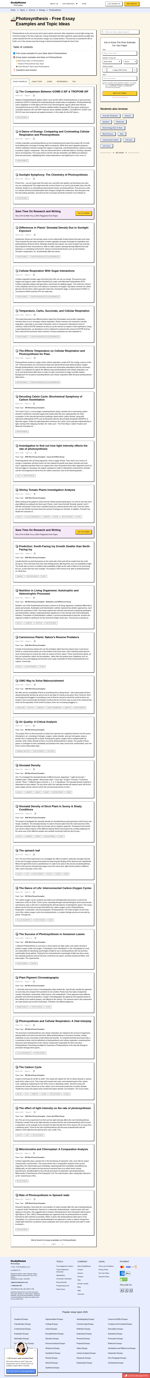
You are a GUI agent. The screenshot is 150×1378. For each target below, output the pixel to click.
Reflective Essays (115, 1343)
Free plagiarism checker (64, 1266)
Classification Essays (22, 1324)
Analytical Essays (21, 1319)
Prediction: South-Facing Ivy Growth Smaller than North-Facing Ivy (54, 548)
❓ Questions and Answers (25, 70)
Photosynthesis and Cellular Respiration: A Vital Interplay (55, 1021)
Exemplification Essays (54, 1334)
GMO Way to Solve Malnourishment (41, 680)
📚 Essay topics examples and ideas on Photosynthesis (37, 57)
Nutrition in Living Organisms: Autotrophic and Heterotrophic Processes (49, 592)
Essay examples (20, 81)
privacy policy (129, 84)
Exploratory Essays (84, 1334)
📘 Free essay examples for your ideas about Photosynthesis (40, 53)
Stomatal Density (29, 765)
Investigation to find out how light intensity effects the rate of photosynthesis (53, 447)
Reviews (80, 1277)
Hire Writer (132, 4)
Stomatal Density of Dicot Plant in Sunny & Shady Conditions (50, 808)
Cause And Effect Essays (118, 1319)
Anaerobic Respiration (110, 116)
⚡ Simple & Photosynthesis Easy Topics (30, 64)
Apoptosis (106, 122)
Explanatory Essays (84, 1363)
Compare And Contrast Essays (120, 1324)
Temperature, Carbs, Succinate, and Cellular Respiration (54, 310)
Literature (81, 1294)
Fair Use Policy (104, 1273)
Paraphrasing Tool (62, 1286)
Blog (79, 1287)
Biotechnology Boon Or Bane (113, 128)
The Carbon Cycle (30, 1067)
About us (54, 4)
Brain (122, 134)
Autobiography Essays (85, 1319)
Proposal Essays (83, 1343)
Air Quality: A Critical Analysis (38, 721)
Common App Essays (85, 1324)
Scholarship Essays (115, 1363)
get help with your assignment (21, 1371)
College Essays (51, 1324)
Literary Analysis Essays (86, 1353)
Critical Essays (51, 1329)
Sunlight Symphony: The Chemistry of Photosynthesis (53, 174)
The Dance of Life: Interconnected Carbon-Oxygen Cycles (55, 888)
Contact (80, 1269)
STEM (84, 4)
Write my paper (120, 93)
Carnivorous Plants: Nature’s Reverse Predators (49, 637)
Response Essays (84, 1358)
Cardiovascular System (111, 140)
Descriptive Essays (115, 1329)
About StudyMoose (84, 1266)
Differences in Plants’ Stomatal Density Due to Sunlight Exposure (53, 229)
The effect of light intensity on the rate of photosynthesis (55, 1108)
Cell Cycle (128, 140)
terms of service (116, 84)
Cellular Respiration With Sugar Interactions (47, 270)
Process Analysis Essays (55, 1343)
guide (49, 81)
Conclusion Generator (64, 1279)
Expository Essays (115, 1334)
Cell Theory (107, 146)
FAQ (74, 81)
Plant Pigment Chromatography (39, 977)
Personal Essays (83, 1339)
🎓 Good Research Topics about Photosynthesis (32, 66)
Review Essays (51, 1358)
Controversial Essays (22, 1329)
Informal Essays (51, 1363)
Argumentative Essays (54, 1319)
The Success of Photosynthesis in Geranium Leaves (52, 934)
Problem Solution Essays (24, 1343)
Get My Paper (83, 213)
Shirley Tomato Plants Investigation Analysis (47, 489)
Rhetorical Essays (52, 1348)
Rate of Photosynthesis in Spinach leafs (44, 1195)
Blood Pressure (108, 134)
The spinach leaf (29, 850)
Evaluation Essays (21, 1334)
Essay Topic (37, 81)
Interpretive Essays (115, 1353)
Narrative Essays (52, 1339)
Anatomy (128, 116)
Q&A (79, 1290)
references (62, 81)
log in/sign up (114, 4)
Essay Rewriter (61, 1282)
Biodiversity (120, 122)
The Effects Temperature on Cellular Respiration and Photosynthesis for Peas (52, 352)
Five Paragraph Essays (117, 1358)
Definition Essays (83, 1329)
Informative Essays (21, 1339)
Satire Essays (82, 1348)
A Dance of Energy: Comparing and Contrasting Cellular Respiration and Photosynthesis (54, 133)
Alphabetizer (60, 1275)
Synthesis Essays (52, 1368)
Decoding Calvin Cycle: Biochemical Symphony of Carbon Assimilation (50, 398)
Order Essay (60, 1289)
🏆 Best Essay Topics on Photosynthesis (30, 61)
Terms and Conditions (106, 1266)
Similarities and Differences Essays (122, 1348)
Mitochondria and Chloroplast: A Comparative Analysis (53, 1149)
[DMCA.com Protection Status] (123, 1279)
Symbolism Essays (52, 1353)
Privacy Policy (103, 1269)
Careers (80, 1273)
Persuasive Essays (115, 1339)
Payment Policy (104, 1277)
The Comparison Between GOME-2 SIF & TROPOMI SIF (53, 91)
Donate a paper (83, 1283)
